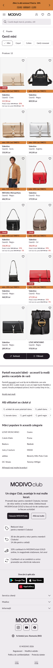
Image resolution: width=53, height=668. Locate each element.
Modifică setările (31, 651)
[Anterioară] (4, 5)
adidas (5, 456)
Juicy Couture (8, 450)
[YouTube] (26, 627)
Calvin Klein (7, 438)
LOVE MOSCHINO (10, 432)
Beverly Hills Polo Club (37, 456)
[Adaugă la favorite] (23, 60)
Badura (5, 444)
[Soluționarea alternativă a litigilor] (16, 662)
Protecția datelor (38, 655)
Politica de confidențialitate (18, 655)
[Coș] (49, 14)
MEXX (30, 450)
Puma (29, 438)
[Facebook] (35, 627)
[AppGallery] (26, 586)
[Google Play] (17, 580)
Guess (30, 432)
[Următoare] (49, 5)
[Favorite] (43, 14)
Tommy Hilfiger (34, 462)
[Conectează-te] (36, 14)
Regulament (17, 651)
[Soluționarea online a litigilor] (36, 662)
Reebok (30, 444)
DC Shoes (6, 462)
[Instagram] (18, 627)
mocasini (12, 382)
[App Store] (35, 580)
